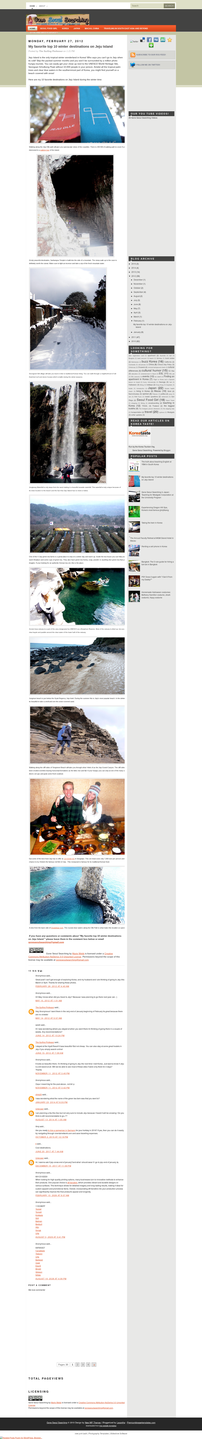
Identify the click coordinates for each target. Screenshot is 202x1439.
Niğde (38, 1275)
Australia (163, 355)
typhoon (161, 412)
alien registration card (136, 355)
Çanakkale (40, 1250)
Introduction (140, 388)
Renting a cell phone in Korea (154, 546)
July (136, 300)
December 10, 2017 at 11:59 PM (53, 1165)
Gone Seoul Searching (57, 1422)
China (151, 364)
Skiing (143, 403)
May (136, 308)
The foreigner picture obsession (149, 408)
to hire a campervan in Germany (61, 1130)
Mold (169, 391)
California (168, 362)
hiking (142, 385)
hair (170, 382)
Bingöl (38, 1268)
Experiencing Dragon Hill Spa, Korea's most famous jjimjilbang (155, 508)
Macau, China (92, 28)
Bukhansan (135, 362)
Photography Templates (98, 1433)
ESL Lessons (135, 376)
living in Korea (143, 391)
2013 (133, 272)
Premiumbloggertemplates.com (141, 1422)
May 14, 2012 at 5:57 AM (49, 1018)
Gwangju (162, 382)
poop (170, 394)
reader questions (151, 396)
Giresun (39, 1272)
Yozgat (38, 1209)
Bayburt (39, 1224)
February (138, 320)
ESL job (171, 374)
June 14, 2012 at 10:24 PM (50, 1035)
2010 (133, 341)
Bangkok (131, 358)
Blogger (167, 450)
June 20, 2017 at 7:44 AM (49, 1151)
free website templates (107, 1425)
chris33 (39, 1094)
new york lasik (81, 1433)
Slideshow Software (118, 1433)
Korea (65, 28)
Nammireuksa (134, 394)
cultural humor (151, 370)
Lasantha (121, 1422)
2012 (133, 276)
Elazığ (38, 1265)
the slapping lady (168, 408)
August (137, 296)
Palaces (155, 394)
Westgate (170, 412)
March (137, 316)
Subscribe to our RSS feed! (151, 55)
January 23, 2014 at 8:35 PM (52, 1102)
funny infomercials (149, 382)
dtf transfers (72, 1182)
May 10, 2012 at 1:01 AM (49, 1000)
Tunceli (39, 1212)
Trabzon (39, 1253)
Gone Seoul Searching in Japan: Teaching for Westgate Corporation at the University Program (157, 495)
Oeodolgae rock (57, 928)
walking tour (44, 150)
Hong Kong (159, 385)
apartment (151, 355)
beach (152, 358)
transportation (136, 412)
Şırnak (38, 1230)
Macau (157, 390)
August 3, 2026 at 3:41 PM (50, 1237)
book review (169, 358)
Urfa (37, 1233)
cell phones (142, 364)
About (42, 6)
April (136, 312)
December (138, 279)
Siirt (37, 1218)
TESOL (145, 406)
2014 (133, 267)
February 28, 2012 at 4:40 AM (52, 986)
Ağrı (37, 1227)
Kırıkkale (39, 1215)
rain (130, 396)
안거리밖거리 (69, 859)
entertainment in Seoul (148, 374)
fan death (158, 376)
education (134, 374)
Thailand (155, 406)
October (137, 287)
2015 (133, 263)
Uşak (38, 1262)
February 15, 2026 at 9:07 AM (52, 1195)
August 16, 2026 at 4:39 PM (51, 1278)
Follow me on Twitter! (148, 65)
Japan (77, 28)
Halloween (133, 385)
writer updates (136, 415)
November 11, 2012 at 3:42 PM (53, 1087)
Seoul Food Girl (48, 28)
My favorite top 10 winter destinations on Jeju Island (70, 46)
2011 (133, 337)
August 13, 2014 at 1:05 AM (51, 1119)
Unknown (40, 1108)
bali (170, 355)
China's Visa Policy (164, 364)
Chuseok (141, 367)
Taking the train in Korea (152, 522)
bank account (141, 358)
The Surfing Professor (45, 1007)
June (136, 304)
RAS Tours (138, 396)
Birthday (159, 358)
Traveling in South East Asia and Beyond (126, 28)
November (138, 283)
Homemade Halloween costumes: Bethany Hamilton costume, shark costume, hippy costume (156, 595)
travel (148, 411)
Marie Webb (78, 953)
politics (163, 394)
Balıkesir (39, 1259)
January (137, 332)
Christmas (132, 367)
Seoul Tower (170, 400)
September (139, 292)
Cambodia (132, 364)
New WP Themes (93, 1422)
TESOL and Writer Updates (44, 32)
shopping (134, 403)
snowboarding (153, 403)
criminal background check (156, 367)
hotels (131, 388)
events (146, 376)
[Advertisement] (152, 89)
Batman (39, 1221)
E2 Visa (171, 371)
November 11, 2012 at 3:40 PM (53, 1073)
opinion (146, 393)
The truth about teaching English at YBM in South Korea (156, 463)
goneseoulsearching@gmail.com (46, 942)
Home (32, 6)
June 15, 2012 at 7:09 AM (49, 1053)
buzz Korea (149, 361)
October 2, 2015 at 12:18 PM (52, 1137)
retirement (165, 396)
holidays (150, 385)
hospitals (169, 385)
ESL (161, 373)
